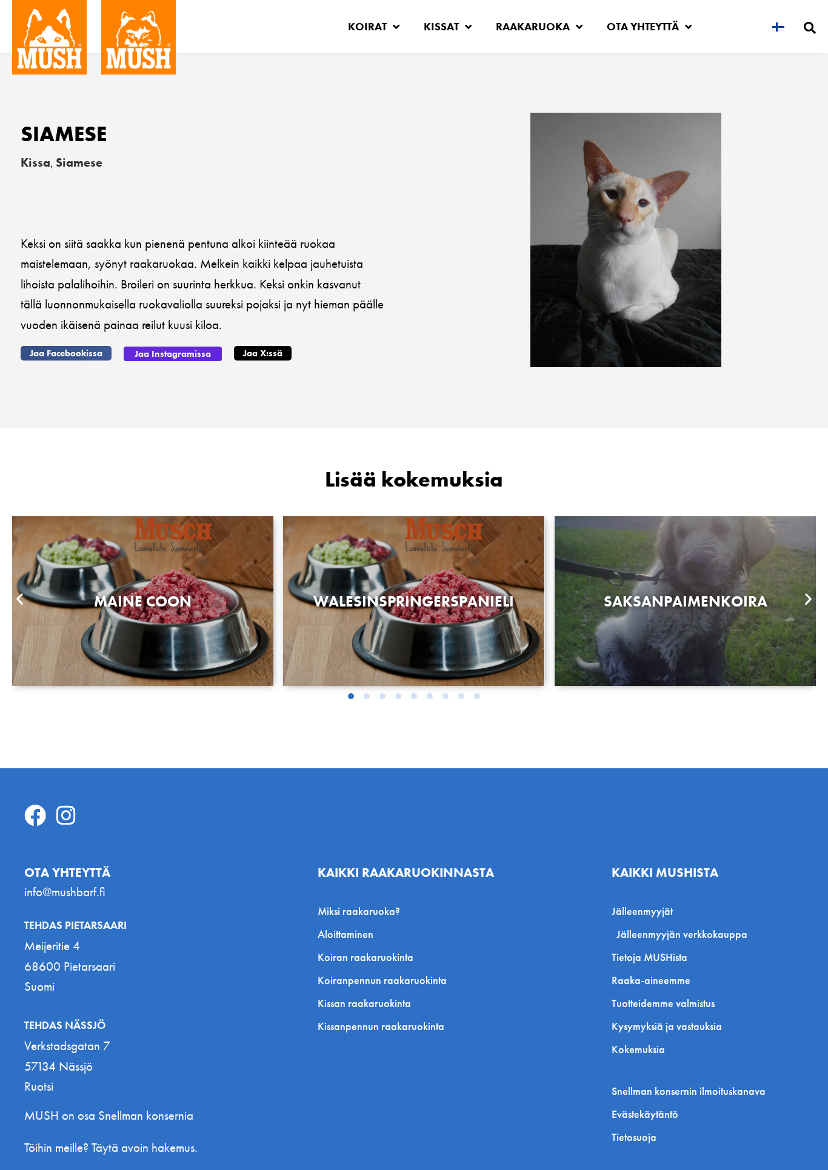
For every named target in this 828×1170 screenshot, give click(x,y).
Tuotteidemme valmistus (663, 1003)
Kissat (441, 26)
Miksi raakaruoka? (359, 911)
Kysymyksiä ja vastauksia (667, 1026)
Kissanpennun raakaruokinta (381, 1026)
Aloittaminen (345, 934)
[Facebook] (35, 815)
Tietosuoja (634, 1137)
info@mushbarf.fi (64, 891)
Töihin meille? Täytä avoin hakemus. (111, 1147)
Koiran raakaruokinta (365, 957)
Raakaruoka (533, 26)
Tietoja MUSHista (649, 957)
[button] (66, 353)
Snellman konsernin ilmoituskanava (689, 1091)
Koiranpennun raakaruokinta (382, 980)
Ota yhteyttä (643, 26)
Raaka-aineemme (651, 980)
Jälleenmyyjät (642, 911)
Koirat (367, 26)
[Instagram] (66, 815)
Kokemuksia (638, 1049)
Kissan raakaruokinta (364, 1003)
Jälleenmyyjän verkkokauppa (681, 934)
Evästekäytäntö (645, 1114)
